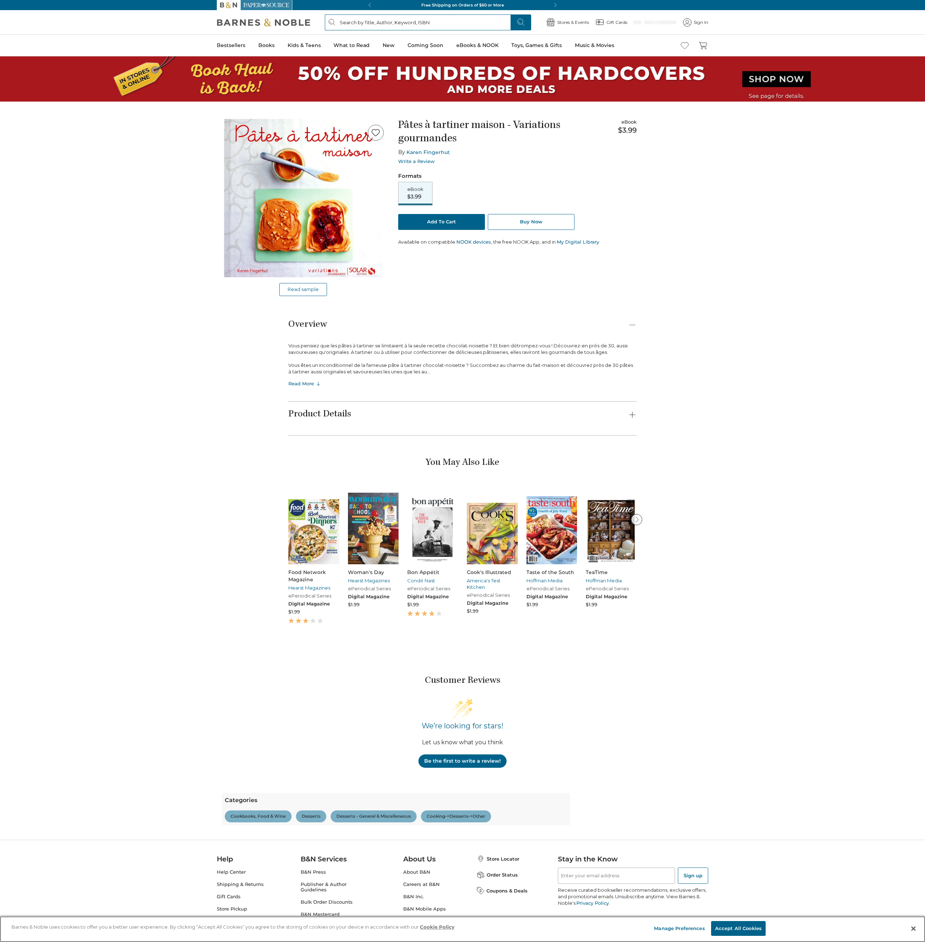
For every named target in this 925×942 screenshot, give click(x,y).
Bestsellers (231, 45)
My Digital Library (578, 242)
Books (266, 45)
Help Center (231, 903)
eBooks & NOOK (477, 45)
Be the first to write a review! (462, 761)
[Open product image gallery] (303, 198)
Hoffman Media (544, 580)
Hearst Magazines (309, 588)
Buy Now (531, 222)
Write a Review (416, 161)
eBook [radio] (415, 193)
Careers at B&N (421, 915)
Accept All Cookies (738, 928)
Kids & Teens (304, 45)
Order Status (502, 906)
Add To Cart (441, 222)
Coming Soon (425, 45)
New (389, 45)
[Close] (913, 929)
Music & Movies (594, 45)
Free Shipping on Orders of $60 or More (462, 5)
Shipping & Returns (240, 915)
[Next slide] (636, 519)
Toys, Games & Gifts (536, 45)
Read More (301, 383)
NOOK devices (473, 242)
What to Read (352, 45)
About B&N (416, 903)
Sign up (693, 906)
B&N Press (313, 903)
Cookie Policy (437, 927)
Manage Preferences (679, 928)
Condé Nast (421, 580)
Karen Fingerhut (428, 152)
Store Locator (503, 890)
